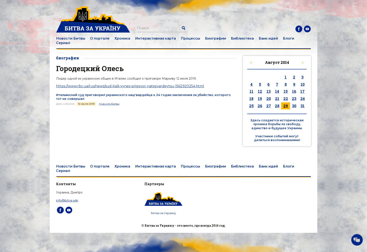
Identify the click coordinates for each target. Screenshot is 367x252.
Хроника (122, 38)
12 (260, 91)
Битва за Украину (163, 213)
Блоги (288, 38)
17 (302, 91)
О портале (100, 38)
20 (268, 98)
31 (303, 105)
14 (277, 91)
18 (251, 98)
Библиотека (242, 38)
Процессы (190, 38)
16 (294, 91)
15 (286, 91)
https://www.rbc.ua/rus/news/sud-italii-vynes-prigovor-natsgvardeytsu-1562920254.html (130, 86)
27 (268, 105)
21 (277, 98)
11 (251, 91)
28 (277, 105)
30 (294, 105)
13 (269, 91)
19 (260, 98)
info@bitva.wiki (67, 200)
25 (251, 105)
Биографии (215, 38)
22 (285, 98)
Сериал (63, 43)
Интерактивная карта (155, 38)
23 (294, 98)
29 (285, 105)
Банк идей (268, 38)
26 (260, 105)
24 (302, 98)
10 (303, 84)
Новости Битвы (70, 38)
